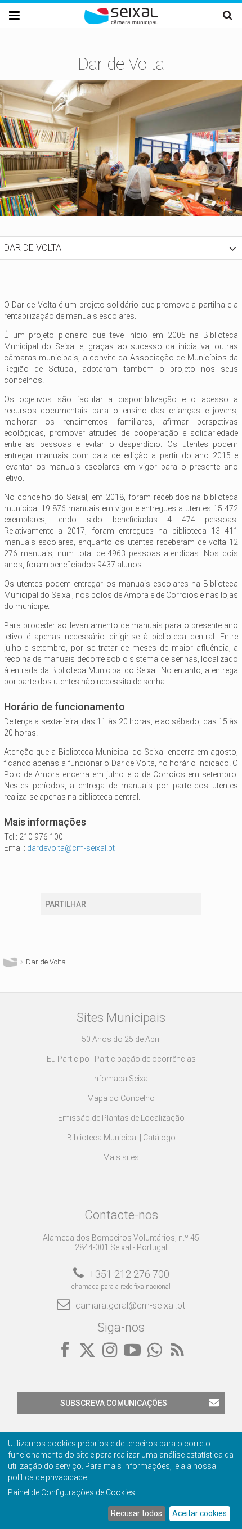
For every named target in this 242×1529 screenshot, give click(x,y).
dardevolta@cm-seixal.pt (71, 848)
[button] (121, 248)
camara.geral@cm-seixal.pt (130, 1305)
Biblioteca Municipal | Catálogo (121, 1137)
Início (10, 962)
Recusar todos (136, 1513)
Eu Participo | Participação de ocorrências (121, 1058)
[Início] (121, 22)
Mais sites (121, 1157)
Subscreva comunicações (113, 1403)
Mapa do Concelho (121, 1098)
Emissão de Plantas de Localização (121, 1117)
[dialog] (121, 1480)
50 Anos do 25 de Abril (121, 1039)
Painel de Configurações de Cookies (71, 1492)
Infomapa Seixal (121, 1078)
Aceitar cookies (199, 1513)
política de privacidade (47, 1477)
